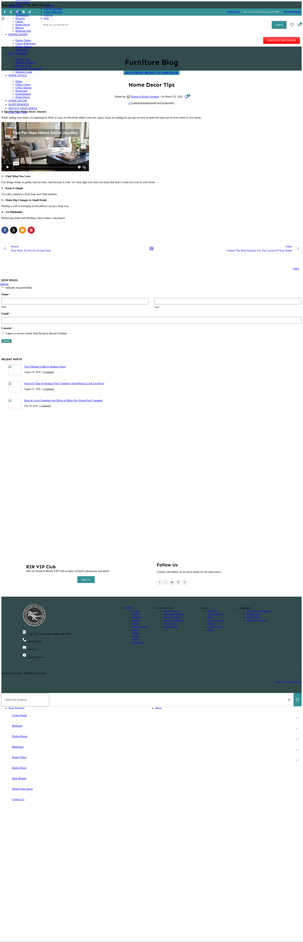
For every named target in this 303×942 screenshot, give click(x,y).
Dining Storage (23, 46)
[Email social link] (22, 230)
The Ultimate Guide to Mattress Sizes (45, 366)
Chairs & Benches (25, 43)
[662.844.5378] (24, 639)
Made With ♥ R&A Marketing (288, 682)
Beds (18, 12)
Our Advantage (215, 620)
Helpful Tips (153, 72)
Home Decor (22, 2)
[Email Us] (24, 647)
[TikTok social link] (184, 582)
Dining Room (136, 622)
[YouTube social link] (172, 582)
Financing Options (174, 614)
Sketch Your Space (256, 620)
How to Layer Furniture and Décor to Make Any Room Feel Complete (63, 400)
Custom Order (215, 626)
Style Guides (253, 617)
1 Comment (48, 372)
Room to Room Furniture (145, 96)
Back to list (151, 248)
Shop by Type (23, 65)
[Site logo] (15, 33)
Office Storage (23, 87)
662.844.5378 (35, 641)
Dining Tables (23, 40)
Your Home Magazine (292, 12)
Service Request (172, 617)
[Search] (298, 699)
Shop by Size (22, 59)
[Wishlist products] (291, 24)
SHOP (128, 607)
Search (279, 24)
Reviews (212, 623)
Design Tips (253, 614)
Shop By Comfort (25, 62)
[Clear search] (290, 700)
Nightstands (22, 15)
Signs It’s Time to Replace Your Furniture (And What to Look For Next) (64, 383)
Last (156, 307)
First (3, 307)
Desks (18, 81)
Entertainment (23, 93)
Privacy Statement (174, 620)
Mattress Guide (23, 71)
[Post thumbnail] (15, 370)
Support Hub (171, 626)
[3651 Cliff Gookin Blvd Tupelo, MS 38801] (24, 632)
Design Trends (134, 72)
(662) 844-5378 (233, 12)
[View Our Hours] (24, 655)
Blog (210, 630)
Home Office (135, 632)
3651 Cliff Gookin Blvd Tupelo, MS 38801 (49, 634)
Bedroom (137, 617)
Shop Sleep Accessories (28, 68)
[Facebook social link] (4, 230)
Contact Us (170, 623)
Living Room (135, 613)
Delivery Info (171, 611)
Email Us (32, 649)
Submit (6, 341)
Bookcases (21, 90)
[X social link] (13, 230)
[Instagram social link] (165, 582)
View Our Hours (36, 657)
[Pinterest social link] (31, 230)
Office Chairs (22, 84)
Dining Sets (21, 49)
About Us (212, 611)
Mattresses (138, 642)
